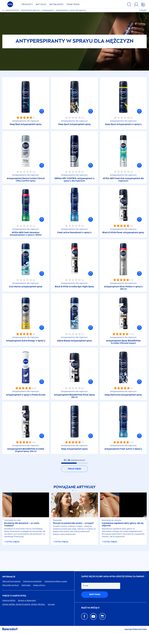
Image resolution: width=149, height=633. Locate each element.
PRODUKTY (27, 4)
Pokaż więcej (74, 469)
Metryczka (26, 585)
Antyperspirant (48, 10)
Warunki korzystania (11, 581)
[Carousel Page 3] (76, 490)
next (146, 519)
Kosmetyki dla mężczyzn (30, 10)
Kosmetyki (12, 10)
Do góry (144, 10)
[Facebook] (84, 616)
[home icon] (3, 10)
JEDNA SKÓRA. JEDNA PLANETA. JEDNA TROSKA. (23, 604)
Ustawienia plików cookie (55, 581)
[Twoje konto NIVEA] (136, 4)
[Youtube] (93, 616)
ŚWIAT (73, 4)
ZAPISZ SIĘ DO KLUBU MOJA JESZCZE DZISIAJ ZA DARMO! (112, 576)
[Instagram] (102, 616)
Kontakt (51, 604)
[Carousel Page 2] (74, 490)
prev (3, 519)
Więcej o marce (14, 596)
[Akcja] (143, 4)
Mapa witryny (39, 585)
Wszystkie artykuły (10, 585)
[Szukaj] (129, 4)
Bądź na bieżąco (90, 608)
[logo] (10, 5)
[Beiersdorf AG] (9, 629)
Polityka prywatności (32, 581)
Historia (8, 600)
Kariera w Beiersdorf (27, 600)
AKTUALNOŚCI (56, 4)
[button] (41, 111)
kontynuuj (94, 594)
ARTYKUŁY (41, 4)
